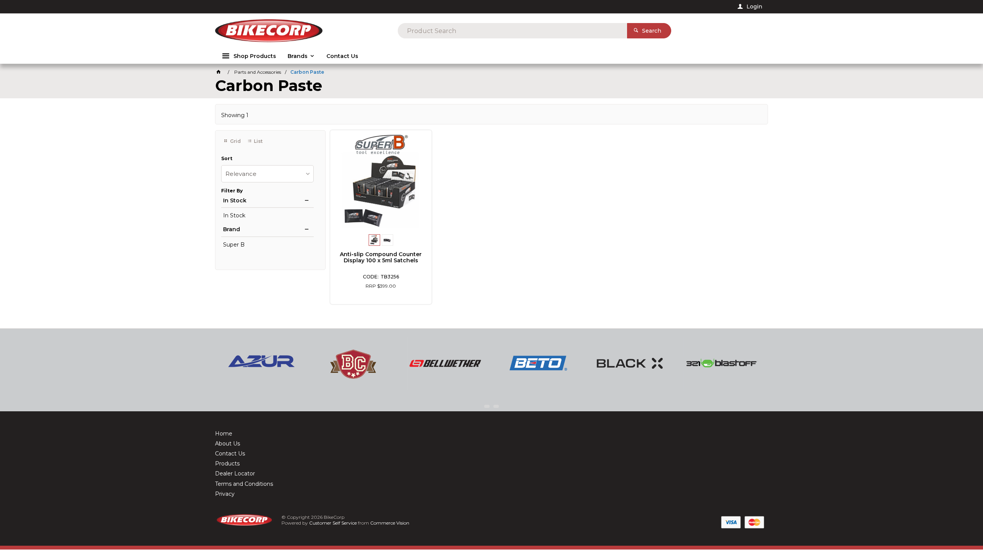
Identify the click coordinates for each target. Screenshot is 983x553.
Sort (226, 158)
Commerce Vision (389, 523)
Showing (234, 115)
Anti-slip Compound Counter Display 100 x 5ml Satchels (381, 257)
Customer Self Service (333, 523)
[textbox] (512, 30)
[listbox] (267, 173)
